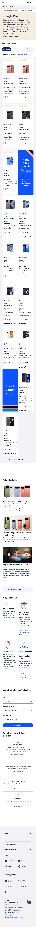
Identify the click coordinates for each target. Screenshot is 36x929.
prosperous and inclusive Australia (14, 917)
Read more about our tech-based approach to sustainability (24, 675)
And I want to (7, 715)
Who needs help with (9, 706)
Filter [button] (7, 49)
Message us (17, 789)
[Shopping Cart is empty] (23, 2)
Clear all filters (22, 54)
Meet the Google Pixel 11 (15, 501)
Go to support (17, 771)
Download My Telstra (17, 754)
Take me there (18, 725)
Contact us (17, 806)
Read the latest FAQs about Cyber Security (24, 632)
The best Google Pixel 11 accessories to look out (17, 534)
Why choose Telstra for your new (15, 566)
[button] (29, 49)
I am (4, 697)
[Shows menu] (34, 2)
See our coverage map (8, 623)
